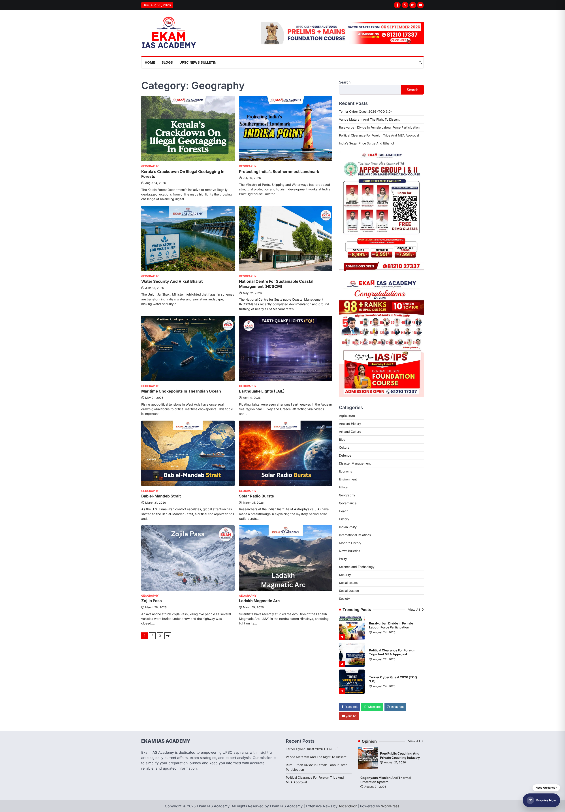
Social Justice (349, 590)
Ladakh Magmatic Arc (259, 600)
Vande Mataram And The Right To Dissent (369, 119)
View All (414, 609)
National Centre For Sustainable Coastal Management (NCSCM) (276, 284)
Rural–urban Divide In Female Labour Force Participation (379, 127)
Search (344, 82)
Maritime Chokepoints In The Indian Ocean (181, 391)
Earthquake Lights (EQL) (262, 391)
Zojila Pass (151, 600)
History (344, 519)
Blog (342, 439)
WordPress (390, 806)
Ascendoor (348, 806)
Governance (347, 503)
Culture (344, 447)
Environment (348, 479)
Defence (345, 455)
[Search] (420, 62)
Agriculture (347, 415)
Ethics (343, 487)
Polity (343, 559)
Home (150, 62)
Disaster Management (355, 463)
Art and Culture (350, 431)
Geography (150, 166)
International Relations (355, 535)
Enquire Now (546, 800)
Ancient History (350, 423)
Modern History (350, 543)
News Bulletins (349, 551)
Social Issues (348, 582)
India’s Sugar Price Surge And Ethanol (366, 143)
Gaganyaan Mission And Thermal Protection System (385, 780)
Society (344, 598)
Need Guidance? (546, 787)
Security (345, 575)
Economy (345, 471)
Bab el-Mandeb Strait (161, 496)
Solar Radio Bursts (256, 496)
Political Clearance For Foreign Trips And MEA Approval (379, 135)
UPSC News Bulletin (197, 62)
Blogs (167, 62)
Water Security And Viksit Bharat (172, 281)
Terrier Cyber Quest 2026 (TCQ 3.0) (365, 111)
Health (343, 511)
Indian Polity (348, 527)
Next (167, 635)
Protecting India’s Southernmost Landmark (279, 171)
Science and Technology (357, 567)
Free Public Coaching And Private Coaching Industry (400, 755)
